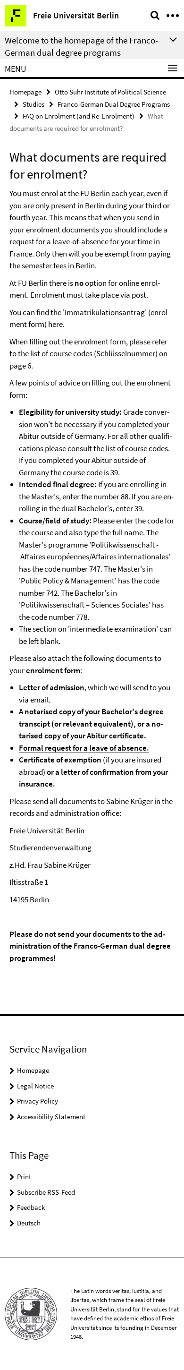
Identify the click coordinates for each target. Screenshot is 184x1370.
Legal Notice (35, 1085)
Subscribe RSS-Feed (46, 1192)
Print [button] (24, 1176)
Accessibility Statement (51, 1116)
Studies (33, 104)
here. (56, 324)
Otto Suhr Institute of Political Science (110, 91)
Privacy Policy (37, 1100)
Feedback (31, 1207)
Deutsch (29, 1222)
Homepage (25, 91)
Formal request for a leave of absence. (84, 748)
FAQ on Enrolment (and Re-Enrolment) (78, 115)
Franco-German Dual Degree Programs (114, 104)
